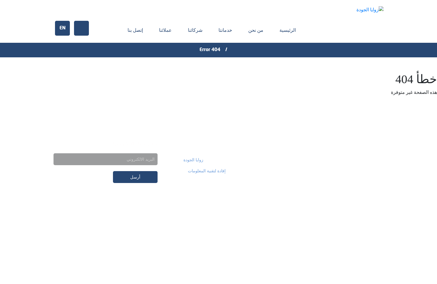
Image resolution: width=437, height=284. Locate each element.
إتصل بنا (135, 30)
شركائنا (195, 30)
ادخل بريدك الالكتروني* (135, 143)
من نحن (255, 30)
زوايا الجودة (193, 160)
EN (62, 28)
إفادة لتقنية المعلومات (207, 171)
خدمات (373, 144)
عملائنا (165, 30)
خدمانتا (225, 30)
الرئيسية (287, 30)
